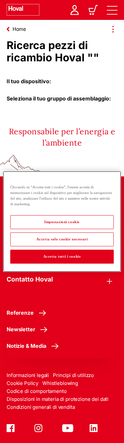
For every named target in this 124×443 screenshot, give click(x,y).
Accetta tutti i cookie (62, 256)
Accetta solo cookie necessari (62, 239)
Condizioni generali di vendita (41, 407)
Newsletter (21, 329)
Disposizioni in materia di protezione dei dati (57, 399)
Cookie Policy (22, 383)
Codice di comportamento (37, 391)
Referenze (20, 312)
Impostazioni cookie (62, 222)
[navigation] (112, 10)
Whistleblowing (60, 383)
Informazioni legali (28, 375)
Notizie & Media (26, 346)
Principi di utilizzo (73, 375)
